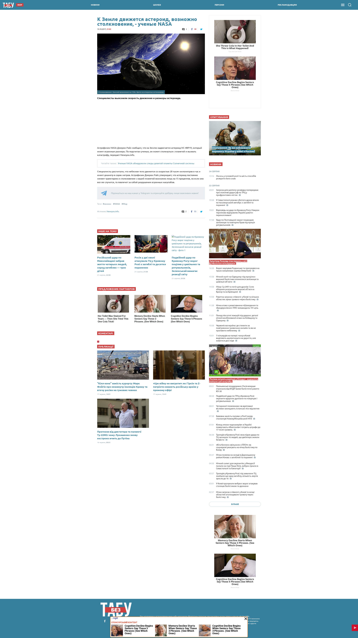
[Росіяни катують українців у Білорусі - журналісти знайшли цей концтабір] (235, 361)
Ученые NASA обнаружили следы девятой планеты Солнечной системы (156, 163)
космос (107, 204)
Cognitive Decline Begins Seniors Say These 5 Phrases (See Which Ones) (186, 319)
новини (95, 5)
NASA (117, 204)
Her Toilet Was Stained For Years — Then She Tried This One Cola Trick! (113, 319)
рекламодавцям (287, 5)
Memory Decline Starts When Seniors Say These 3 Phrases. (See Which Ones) (149, 319)
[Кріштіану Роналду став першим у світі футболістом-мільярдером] (235, 244)
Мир (125, 204)
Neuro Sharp (235, 549)
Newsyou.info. (113, 211)
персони (219, 5)
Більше (235, 504)
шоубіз (157, 5)
